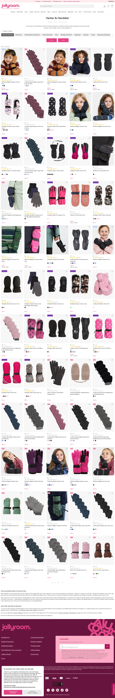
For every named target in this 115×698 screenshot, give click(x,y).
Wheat (35, 610)
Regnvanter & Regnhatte (104, 35)
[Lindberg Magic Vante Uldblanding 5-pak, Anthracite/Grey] (47, 573)
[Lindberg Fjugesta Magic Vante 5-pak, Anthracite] (28, 130)
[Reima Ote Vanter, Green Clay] (98, 573)
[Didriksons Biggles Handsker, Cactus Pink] (6, 485)
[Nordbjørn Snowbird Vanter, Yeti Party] (6, 130)
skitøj (60, 613)
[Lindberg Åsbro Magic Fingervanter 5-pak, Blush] (3, 440)
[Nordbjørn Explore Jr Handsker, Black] (2, 174)
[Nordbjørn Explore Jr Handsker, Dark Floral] (3, 174)
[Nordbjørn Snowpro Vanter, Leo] (73, 174)
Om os (3, 658)
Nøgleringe (77, 35)
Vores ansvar (35, 654)
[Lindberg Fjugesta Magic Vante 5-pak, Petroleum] (26, 130)
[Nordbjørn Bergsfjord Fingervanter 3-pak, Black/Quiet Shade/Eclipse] (25, 218)
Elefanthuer (19, 35)
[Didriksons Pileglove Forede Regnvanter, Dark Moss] (5, 218)
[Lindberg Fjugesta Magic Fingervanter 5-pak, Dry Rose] (25, 85)
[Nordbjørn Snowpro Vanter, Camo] (70, 307)
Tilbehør (55, 22)
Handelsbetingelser (7, 646)
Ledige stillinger (6, 654)
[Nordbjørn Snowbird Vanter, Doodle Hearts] (2, 130)
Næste (62, 583)
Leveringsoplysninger (37, 637)
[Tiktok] (62, 690)
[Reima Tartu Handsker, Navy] (6, 529)
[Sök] (92, 6)
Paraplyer (85, 35)
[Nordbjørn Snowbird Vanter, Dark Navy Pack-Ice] (5, 130)
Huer (56, 35)
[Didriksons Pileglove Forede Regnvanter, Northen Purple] (3, 218)
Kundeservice (111, 1)
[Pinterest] (66, 690)
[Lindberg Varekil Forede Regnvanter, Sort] (72, 263)
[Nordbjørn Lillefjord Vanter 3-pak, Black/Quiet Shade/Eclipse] (25, 307)
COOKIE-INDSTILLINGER (32, 692)
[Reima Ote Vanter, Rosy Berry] (95, 573)
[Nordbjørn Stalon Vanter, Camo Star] (49, 130)
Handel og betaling (36, 642)
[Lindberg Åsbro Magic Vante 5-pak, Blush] (73, 529)
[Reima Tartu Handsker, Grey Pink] (3, 529)
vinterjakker (66, 613)
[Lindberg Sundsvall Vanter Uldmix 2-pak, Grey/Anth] (25, 529)
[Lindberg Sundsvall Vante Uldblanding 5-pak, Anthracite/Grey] (95, 396)
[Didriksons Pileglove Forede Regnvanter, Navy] (2, 218)
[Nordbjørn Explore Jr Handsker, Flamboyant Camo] (5, 174)
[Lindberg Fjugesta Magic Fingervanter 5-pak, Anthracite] (28, 85)
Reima (27, 610)
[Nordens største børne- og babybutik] (10, 5)
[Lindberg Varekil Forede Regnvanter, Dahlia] (75, 263)
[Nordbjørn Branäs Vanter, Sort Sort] (2, 307)
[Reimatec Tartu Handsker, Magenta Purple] (5, 529)
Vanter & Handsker (62, 22)
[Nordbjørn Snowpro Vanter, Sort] (72, 174)
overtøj (15, 613)
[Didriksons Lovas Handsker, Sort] (93, 174)
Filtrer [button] (51, 40)
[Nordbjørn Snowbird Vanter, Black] (3, 130)
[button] (108, 6)
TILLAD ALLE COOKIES (13, 692)
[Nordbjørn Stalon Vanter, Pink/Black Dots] (51, 130)
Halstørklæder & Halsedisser (32, 35)
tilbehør (20, 613)
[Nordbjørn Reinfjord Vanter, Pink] (51, 307)
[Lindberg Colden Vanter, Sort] (93, 85)
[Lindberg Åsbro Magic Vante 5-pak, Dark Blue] (70, 529)
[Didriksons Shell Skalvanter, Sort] (72, 85)
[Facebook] (48, 690)
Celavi (31, 610)
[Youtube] (57, 690)
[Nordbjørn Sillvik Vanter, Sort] (47, 351)
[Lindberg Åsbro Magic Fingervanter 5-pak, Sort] (5, 440)
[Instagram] (52, 690)
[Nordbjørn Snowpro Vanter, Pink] (70, 174)
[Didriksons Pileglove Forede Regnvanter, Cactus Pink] (6, 218)
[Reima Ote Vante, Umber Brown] (93, 573)
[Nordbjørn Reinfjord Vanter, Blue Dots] (49, 307)
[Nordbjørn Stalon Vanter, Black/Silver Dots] (47, 130)
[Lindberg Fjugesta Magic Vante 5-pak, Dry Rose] (25, 130)
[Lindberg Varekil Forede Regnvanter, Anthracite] (70, 263)
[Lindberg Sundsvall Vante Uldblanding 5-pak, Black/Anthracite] (93, 396)
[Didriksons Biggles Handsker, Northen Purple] (3, 485)
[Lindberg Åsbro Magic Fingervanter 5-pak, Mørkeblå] (2, 440)
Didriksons (23, 610)
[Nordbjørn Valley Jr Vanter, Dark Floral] (52, 174)
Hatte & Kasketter (47, 35)
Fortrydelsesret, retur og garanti (11, 650)
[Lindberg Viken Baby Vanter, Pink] (93, 307)
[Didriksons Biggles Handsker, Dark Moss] (47, 529)
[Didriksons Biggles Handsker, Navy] (2, 85)
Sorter (63, 40)
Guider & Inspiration (7, 642)
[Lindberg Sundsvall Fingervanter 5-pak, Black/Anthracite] (4, 351)
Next (112, 35)
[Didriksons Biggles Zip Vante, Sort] (93, 485)
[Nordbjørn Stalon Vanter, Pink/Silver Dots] (52, 130)
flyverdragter (72, 613)
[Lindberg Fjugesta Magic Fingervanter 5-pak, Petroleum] (26, 85)
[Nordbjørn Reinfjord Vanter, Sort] (47, 307)
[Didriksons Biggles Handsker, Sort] (4, 85)
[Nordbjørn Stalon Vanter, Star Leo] (25, 396)
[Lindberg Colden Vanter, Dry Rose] (95, 85)
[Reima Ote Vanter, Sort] (96, 573)
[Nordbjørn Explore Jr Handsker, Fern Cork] (6, 174)
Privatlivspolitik (35, 646)
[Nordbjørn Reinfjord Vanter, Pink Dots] (52, 307)
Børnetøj (50, 22)
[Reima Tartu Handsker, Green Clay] (2, 529)
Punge (93, 35)
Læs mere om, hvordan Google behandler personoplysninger (19, 687)
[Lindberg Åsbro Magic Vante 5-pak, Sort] (72, 529)
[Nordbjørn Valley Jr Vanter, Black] (47, 174)
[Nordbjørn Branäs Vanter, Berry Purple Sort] (3, 307)
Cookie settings (35, 650)
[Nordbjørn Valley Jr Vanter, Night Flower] (49, 174)
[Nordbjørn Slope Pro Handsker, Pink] (47, 218)
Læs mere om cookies (10, 685)
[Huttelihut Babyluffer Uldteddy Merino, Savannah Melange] (70, 396)
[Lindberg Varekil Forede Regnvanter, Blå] (73, 263)
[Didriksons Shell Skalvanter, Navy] (70, 85)
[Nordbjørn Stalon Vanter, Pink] (2, 396)
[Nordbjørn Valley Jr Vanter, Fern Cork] (51, 174)
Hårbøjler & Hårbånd (66, 35)
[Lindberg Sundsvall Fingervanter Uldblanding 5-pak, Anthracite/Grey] (2, 351)
